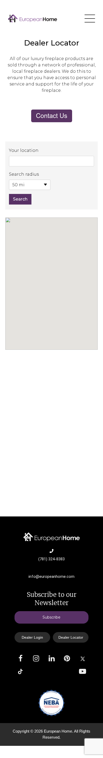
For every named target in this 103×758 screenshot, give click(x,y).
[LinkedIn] (51, 658)
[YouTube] (82, 671)
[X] (82, 658)
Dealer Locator (70, 637)
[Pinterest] (67, 658)
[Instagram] (36, 658)
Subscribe (51, 617)
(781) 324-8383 (51, 559)
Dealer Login (32, 637)
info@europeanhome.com (51, 576)
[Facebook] (20, 658)
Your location (24, 150)
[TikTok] (20, 671)
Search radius (24, 174)
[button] (51, 279)
